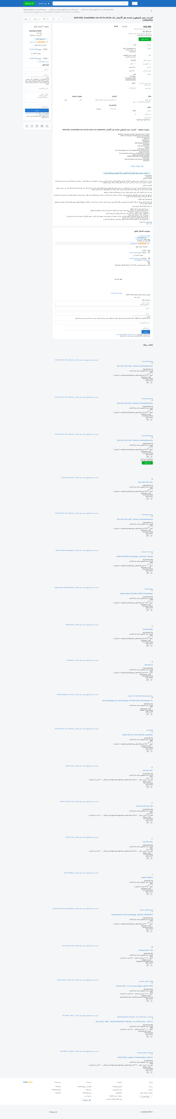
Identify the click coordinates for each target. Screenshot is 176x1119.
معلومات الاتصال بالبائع (146, 1093)
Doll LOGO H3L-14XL (145, 482)
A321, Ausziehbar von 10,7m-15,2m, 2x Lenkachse (129, 50)
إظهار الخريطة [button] (118, 279)
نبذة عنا (151, 1086)
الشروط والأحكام (117, 1086)
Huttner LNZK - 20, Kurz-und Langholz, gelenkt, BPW (134, 986)
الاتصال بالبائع (144, 39)
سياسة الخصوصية (131, 334)
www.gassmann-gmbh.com (142, 260)
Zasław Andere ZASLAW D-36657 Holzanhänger (136, 593)
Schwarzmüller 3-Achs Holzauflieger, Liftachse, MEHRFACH (132, 915)
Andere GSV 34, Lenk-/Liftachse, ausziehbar (137, 735)
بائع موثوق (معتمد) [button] (141, 237)
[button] (59, 19)
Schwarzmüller (148, 629)
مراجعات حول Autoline (115, 1096)
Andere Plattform (147, 877)
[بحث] (126, 3)
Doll (135, 45)
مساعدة (150, 1089)
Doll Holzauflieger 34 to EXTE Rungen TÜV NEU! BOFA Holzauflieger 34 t (127, 700)
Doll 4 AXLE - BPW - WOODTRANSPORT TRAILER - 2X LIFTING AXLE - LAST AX (124, 1021)
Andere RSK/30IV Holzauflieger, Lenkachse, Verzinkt (135, 556)
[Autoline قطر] (146, 3)
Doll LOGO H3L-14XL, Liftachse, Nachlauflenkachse (135, 366)
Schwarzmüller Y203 (146, 950)
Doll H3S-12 (149, 665)
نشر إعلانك (147, 463)
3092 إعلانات (139, 239)
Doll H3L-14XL (148, 770)
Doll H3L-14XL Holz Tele (144, 806)
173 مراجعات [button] (134, 243)
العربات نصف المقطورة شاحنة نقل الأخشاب (129, 56)
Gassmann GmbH (145, 236)
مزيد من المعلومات (43, 61)
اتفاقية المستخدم (121, 334)
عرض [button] (139, 252)
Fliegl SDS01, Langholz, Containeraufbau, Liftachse (135, 1057)
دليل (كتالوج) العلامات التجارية (114, 1099)
